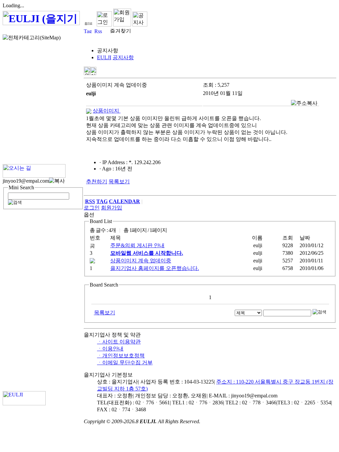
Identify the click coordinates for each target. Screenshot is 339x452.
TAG (102, 201)
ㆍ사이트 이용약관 (119, 341)
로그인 (92, 207)
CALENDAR (124, 201)
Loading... (13, 5)
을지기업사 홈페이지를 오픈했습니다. (154, 268)
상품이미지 (107, 110)
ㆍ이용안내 (110, 348)
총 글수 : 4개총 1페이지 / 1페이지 (128, 230)
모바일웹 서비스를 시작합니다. (146, 253)
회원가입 (111, 207)
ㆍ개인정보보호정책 (121, 355)
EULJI (104, 57)
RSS (90, 201)
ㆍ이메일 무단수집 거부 (125, 362)
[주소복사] (304, 103)
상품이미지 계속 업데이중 (140, 260)
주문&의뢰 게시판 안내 (137, 245)
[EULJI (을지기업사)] (41, 21)
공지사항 (123, 57)
